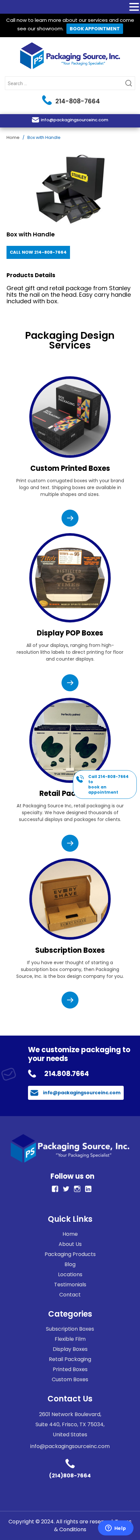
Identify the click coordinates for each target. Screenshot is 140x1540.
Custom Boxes (70, 1379)
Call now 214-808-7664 (38, 252)
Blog (70, 1264)
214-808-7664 (77, 101)
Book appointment (95, 28)
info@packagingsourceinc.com (74, 120)
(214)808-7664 (70, 1475)
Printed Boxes (70, 1369)
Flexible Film (70, 1339)
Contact (70, 1294)
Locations (70, 1274)
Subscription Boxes (70, 950)
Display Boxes (70, 1349)
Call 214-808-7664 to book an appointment (108, 784)
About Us (70, 1244)
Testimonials (70, 1284)
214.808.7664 (66, 1073)
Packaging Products (70, 1254)
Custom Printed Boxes (70, 468)
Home (13, 137)
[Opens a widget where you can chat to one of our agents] (115, 1528)
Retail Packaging (70, 793)
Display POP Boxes (70, 633)
